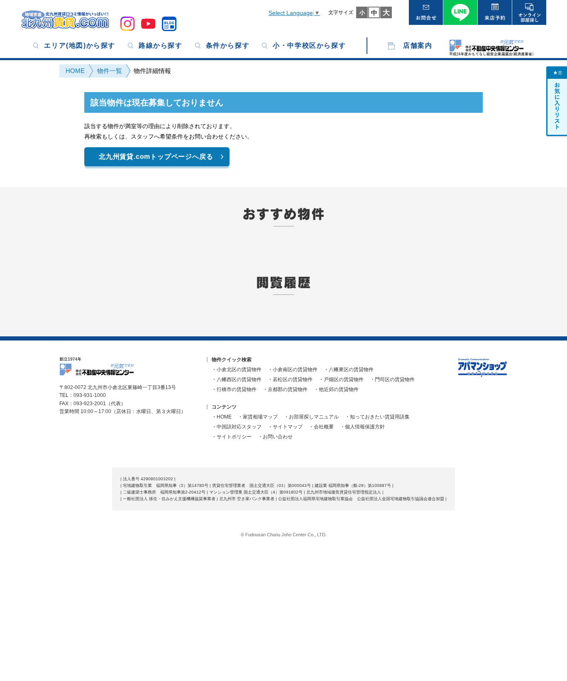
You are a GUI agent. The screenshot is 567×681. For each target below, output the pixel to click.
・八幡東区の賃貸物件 (349, 369)
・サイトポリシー (232, 437)
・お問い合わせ (275, 437)
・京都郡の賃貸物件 (285, 389)
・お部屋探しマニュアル (311, 417)
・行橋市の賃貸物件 (234, 389)
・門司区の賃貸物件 (392, 379)
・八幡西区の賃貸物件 (237, 379)
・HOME (222, 417)
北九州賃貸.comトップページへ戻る (156, 156)
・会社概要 (321, 427)
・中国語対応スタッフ (237, 427)
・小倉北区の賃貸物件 (237, 369)
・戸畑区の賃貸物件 (341, 379)
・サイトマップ (285, 427)
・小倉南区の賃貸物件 (293, 369)
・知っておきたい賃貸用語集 (377, 417)
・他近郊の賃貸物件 (336, 389)
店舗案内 (417, 45)
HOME (75, 70)
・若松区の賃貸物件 (290, 379)
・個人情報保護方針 (362, 427)
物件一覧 (109, 70)
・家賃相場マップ (258, 417)
